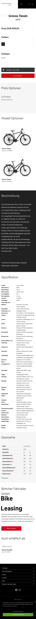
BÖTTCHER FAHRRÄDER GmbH (6, 4)
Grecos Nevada (7, 550)
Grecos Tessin (6, 148)
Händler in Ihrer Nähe (12, 70)
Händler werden (18, 599)
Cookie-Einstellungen (18, 611)
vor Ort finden (17, 76)
